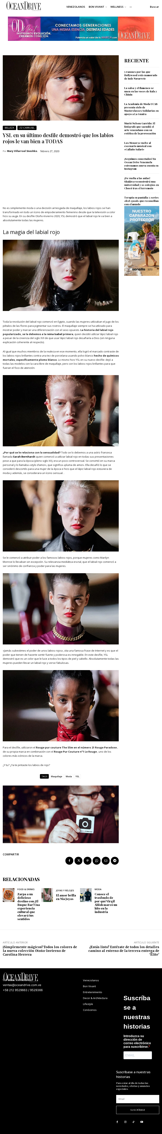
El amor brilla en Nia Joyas (66, 897)
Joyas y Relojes (65, 890)
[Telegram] (115, 861)
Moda (69, 776)
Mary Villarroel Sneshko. (22, 151)
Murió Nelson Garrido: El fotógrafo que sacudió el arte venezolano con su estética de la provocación (140, 128)
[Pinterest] (87, 861)
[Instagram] (125, 1122)
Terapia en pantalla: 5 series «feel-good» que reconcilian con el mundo (141, 201)
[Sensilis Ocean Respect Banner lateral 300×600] (141, 279)
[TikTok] (133, 1122)
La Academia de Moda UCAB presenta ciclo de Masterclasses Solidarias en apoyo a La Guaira (141, 108)
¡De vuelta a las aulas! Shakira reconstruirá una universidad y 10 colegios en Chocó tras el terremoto (141, 183)
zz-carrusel (27, 127)
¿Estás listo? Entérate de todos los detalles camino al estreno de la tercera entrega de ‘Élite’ (123, 950)
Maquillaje (56, 776)
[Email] (106, 861)
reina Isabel (55, 334)
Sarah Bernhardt (24, 456)
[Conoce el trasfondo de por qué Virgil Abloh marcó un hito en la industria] (86, 895)
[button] (154, 7)
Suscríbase (137, 1110)
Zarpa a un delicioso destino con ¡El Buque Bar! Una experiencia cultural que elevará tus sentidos (28, 906)
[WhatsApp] (97, 861)
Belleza (9, 127)
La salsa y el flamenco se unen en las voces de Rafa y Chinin (140, 91)
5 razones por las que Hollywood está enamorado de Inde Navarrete (140, 75)
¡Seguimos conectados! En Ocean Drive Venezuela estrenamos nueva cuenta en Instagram (141, 163)
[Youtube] (142, 1122)
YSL (77, 776)
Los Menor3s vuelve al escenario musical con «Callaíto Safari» (138, 146)
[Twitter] (78, 861)
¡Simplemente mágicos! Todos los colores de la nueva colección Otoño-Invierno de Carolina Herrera (40, 950)
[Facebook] (69, 861)
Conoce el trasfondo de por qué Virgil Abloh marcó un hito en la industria (106, 903)
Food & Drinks (26, 889)
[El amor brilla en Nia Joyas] (47, 895)
